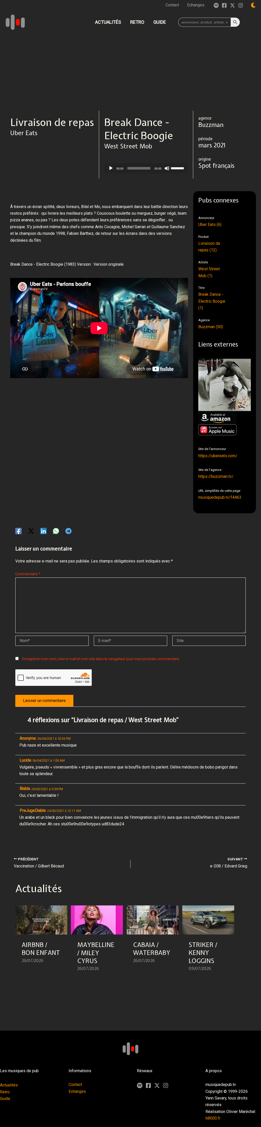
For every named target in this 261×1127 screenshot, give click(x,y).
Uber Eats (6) (209, 224)
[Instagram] (240, 5)
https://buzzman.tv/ (215, 476)
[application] (146, 168)
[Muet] (166, 168)
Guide (5, 1098)
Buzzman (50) (210, 326)
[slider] (178, 167)
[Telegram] (68, 531)
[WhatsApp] (56, 531)
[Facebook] (224, 5)
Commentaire (27, 574)
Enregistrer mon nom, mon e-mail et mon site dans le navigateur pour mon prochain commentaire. (101, 659)
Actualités (9, 1085)
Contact (75, 1084)
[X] (157, 1085)
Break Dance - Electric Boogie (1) (211, 301)
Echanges (77, 1091)
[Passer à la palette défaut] (253, 5)
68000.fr (212, 1118)
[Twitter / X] (232, 5)
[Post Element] (41, 941)
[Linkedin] (43, 531)
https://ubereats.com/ (217, 455)
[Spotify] (216, 5)
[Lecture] (110, 168)
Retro (5, 1092)
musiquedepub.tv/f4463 (219, 497)
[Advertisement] (130, 72)
